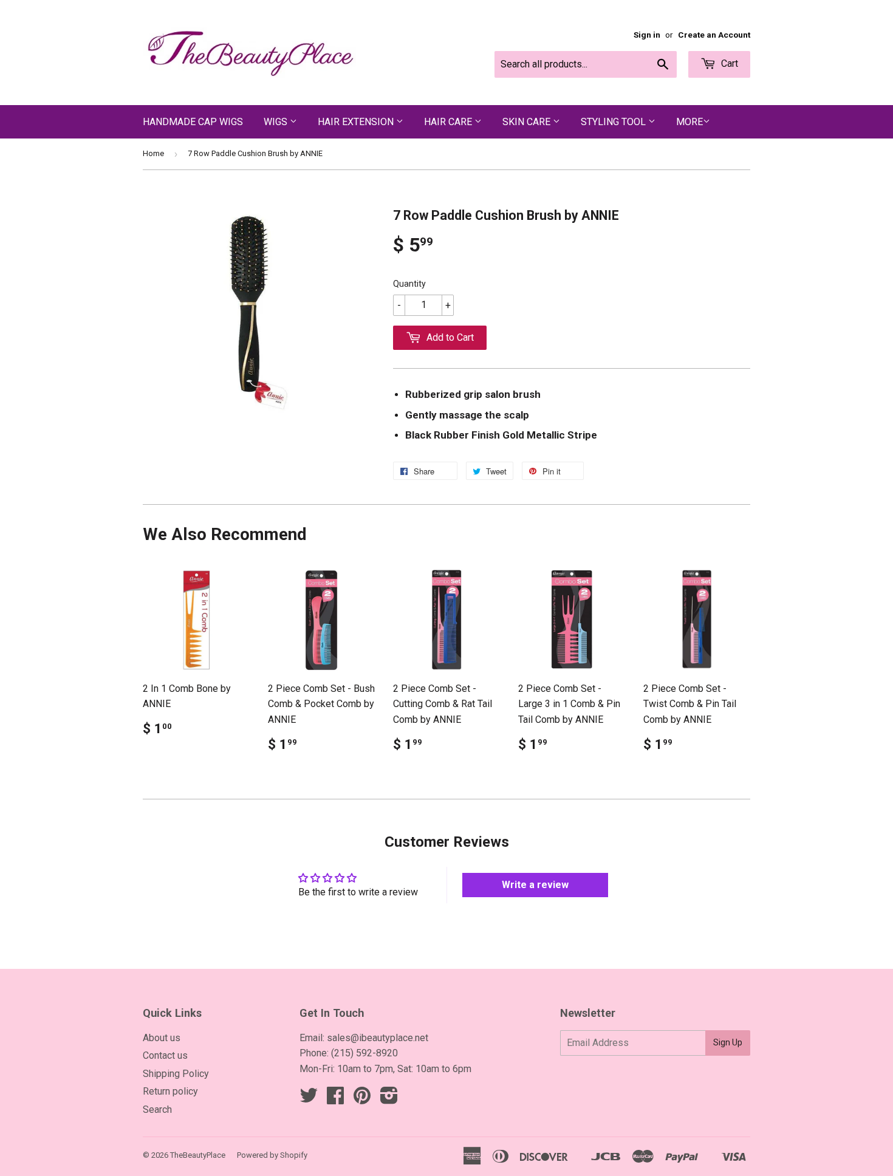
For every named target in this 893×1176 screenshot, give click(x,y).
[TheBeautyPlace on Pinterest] (362, 1099)
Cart (728, 63)
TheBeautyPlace (197, 1155)
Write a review (535, 885)
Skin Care (527, 122)
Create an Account (714, 34)
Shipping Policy (176, 1073)
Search (157, 1109)
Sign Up (727, 1042)
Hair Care (449, 122)
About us (161, 1038)
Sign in (647, 34)
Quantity (409, 284)
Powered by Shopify (272, 1155)
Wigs (277, 122)
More (689, 122)
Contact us (165, 1055)
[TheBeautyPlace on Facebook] (335, 1099)
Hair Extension (357, 122)
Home (153, 153)
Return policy (170, 1091)
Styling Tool (614, 122)
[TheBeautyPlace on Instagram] (389, 1099)
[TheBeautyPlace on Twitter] (308, 1099)
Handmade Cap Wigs (193, 122)
